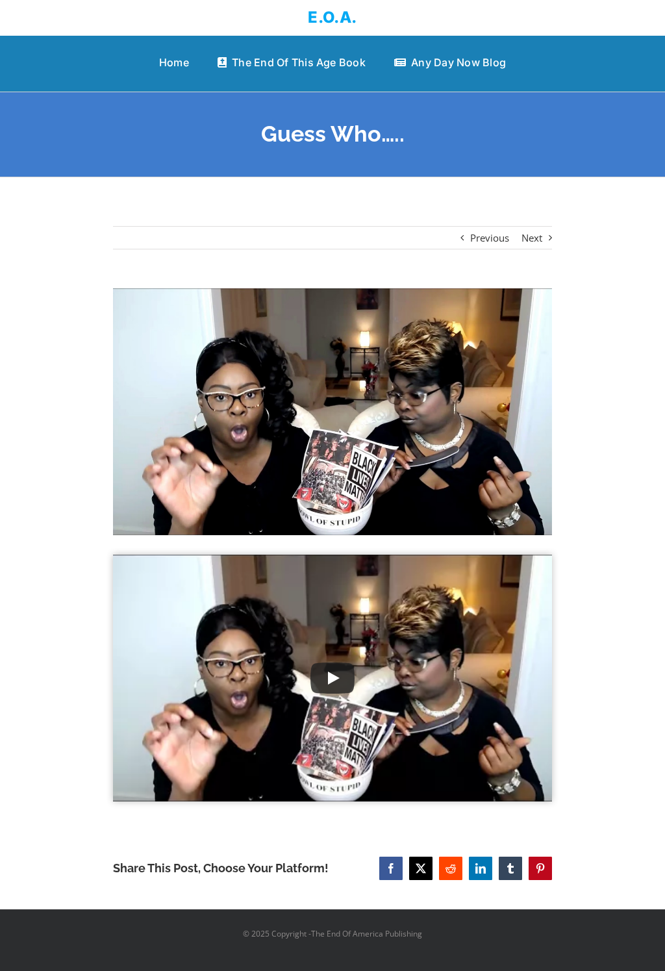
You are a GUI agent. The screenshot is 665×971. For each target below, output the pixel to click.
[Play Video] (332, 678)
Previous (489, 237)
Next (531, 237)
